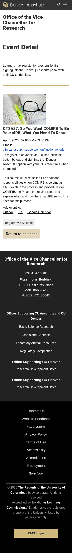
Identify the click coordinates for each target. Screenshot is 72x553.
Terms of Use (36, 442)
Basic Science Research (36, 326)
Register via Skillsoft (19, 223)
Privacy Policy (36, 434)
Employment (36, 466)
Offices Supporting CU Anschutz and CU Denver (36, 316)
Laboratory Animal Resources (36, 343)
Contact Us (36, 411)
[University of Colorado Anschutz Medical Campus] (34, 4)
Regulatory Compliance (36, 351)
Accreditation (36, 458)
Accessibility (36, 450)
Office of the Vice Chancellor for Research (23, 22)
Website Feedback (36, 419)
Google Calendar (39, 212)
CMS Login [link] (36, 533)
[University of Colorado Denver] (14, 4)
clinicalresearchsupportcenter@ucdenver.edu (34, 149)
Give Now (36, 473)
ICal (20, 212)
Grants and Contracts (36, 335)
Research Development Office (36, 369)
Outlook (8, 212)
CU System (36, 427)
